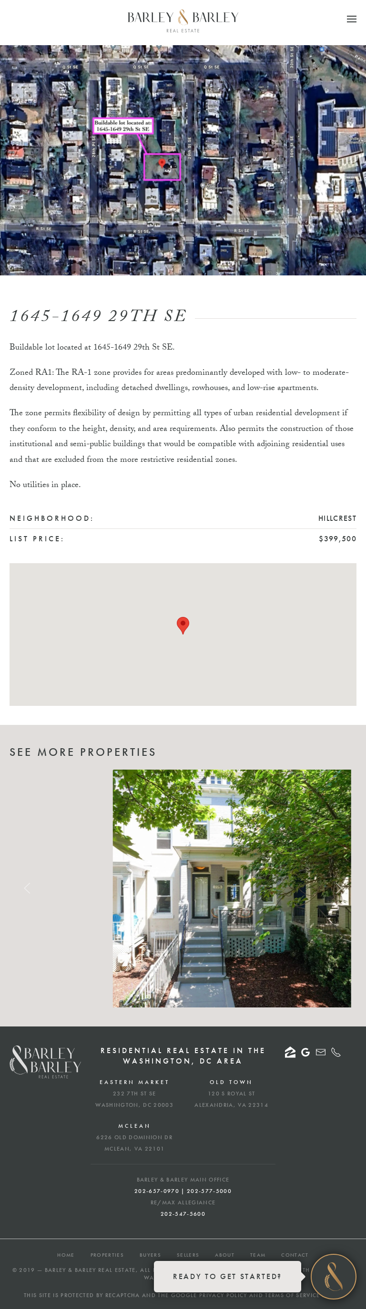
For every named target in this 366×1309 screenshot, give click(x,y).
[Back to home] (183, 21)
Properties (107, 1254)
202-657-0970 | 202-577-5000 (183, 1191)
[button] (351, 19)
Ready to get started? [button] (227, 1276)
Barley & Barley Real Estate (90, 1270)
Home (65, 1254)
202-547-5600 (183, 1214)
